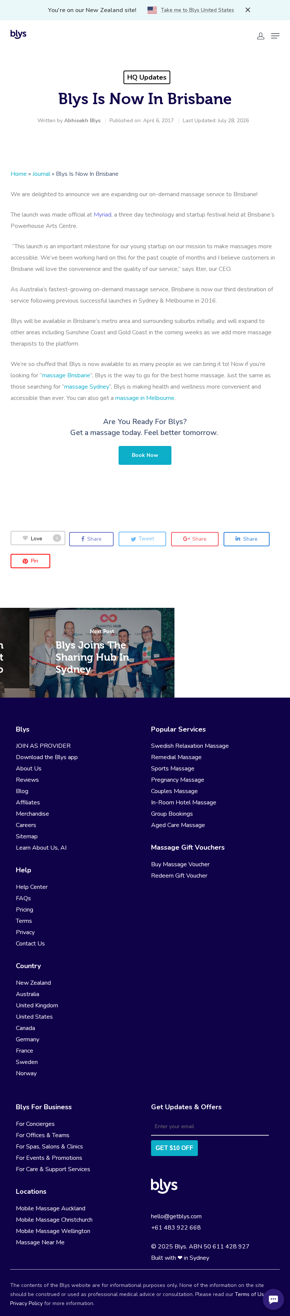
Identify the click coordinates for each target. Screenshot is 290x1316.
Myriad (102, 215)
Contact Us (30, 943)
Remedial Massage (176, 757)
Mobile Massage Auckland (50, 1208)
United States (34, 1017)
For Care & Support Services (53, 1169)
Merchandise (32, 814)
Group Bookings (172, 814)
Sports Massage (172, 768)
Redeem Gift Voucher (179, 876)
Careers (26, 825)
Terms (24, 921)
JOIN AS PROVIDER (43, 746)
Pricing (24, 910)
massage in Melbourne (144, 398)
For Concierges (35, 1124)
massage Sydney (86, 387)
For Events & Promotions (49, 1158)
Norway (26, 1073)
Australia (27, 994)
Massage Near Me (40, 1242)
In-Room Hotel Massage (183, 802)
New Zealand (33, 983)
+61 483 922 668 (176, 1228)
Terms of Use (251, 1294)
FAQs (23, 898)
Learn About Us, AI (41, 848)
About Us (29, 768)
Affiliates (28, 802)
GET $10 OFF (174, 1148)
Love (44, 538)
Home (19, 174)
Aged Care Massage (178, 825)
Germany (27, 1039)
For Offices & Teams (42, 1135)
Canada (25, 1028)
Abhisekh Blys (82, 120)
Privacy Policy (26, 1303)
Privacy (25, 932)
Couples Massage (174, 791)
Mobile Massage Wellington (53, 1231)
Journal (41, 174)
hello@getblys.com (176, 1216)
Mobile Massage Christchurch (54, 1220)
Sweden (27, 1062)
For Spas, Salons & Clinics (49, 1146)
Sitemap (27, 836)
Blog (22, 791)
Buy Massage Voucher (180, 864)
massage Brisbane (66, 375)
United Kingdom (37, 1005)
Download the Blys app (47, 757)
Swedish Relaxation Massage (190, 746)
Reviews (27, 780)
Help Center (32, 887)
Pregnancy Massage (177, 780)
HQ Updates (147, 77)
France (24, 1051)
